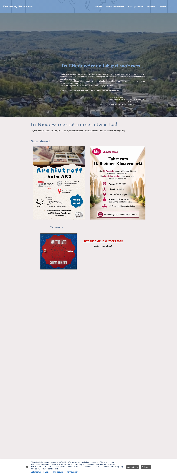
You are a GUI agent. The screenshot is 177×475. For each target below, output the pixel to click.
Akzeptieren (132, 467)
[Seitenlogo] (31, 10)
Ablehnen (146, 467)
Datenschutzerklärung (40, 472)
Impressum (58, 472)
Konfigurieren (72, 472)
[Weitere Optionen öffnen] (170, 6)
